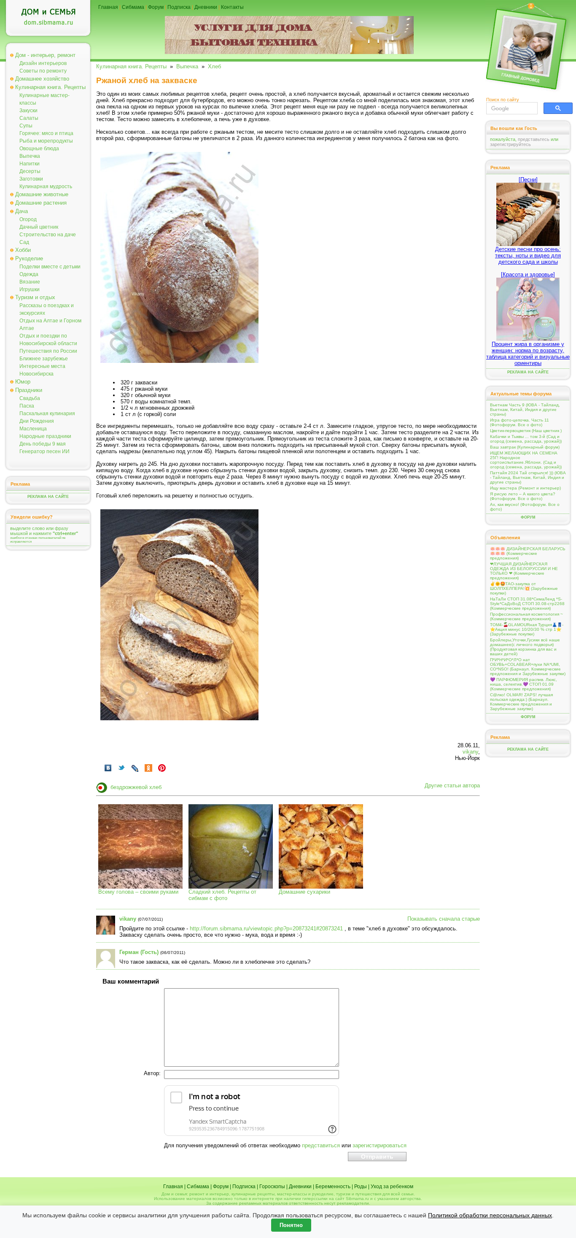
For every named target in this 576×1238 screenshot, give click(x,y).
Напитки (29, 164)
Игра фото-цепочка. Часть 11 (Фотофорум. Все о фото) (519, 422)
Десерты (29, 171)
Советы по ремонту (43, 71)
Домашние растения (41, 203)
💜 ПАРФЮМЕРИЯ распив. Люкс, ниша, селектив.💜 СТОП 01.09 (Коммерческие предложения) (523, 684)
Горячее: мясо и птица (46, 133)
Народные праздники (45, 436)
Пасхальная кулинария (47, 413)
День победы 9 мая (42, 444)
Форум (156, 7)
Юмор (22, 381)
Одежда (28, 274)
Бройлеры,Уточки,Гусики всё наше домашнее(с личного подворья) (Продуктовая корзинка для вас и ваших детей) (525, 647)
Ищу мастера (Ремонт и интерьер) (525, 488)
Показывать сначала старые (443, 919)
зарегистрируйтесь (510, 144)
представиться (321, 1145)
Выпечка (29, 156)
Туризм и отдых (35, 297)
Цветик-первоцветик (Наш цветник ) (526, 430)
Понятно (291, 1225)
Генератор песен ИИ (44, 451)
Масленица (33, 429)
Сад (24, 242)
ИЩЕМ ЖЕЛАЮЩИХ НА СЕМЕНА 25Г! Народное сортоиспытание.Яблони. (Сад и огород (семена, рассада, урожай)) (526, 460)
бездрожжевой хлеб (135, 787)
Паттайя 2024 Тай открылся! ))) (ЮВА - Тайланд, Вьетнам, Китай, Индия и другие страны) (528, 477)
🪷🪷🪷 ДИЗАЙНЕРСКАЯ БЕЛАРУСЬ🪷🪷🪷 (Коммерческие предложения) (527, 553)
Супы (25, 126)
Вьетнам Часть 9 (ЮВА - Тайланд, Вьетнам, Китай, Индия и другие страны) (525, 409)
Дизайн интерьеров (43, 63)
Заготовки (31, 179)
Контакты (232, 7)
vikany (470, 752)
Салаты (28, 118)
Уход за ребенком (392, 1186)
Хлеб (214, 66)
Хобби (23, 250)
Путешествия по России (48, 351)
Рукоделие (29, 258)
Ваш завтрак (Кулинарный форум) (525, 447)
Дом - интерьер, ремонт (45, 55)
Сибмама (133, 7)
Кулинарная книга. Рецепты (50, 87)
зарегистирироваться (379, 1145)
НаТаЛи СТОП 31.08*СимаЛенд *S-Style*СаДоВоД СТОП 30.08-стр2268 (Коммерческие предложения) (527, 604)
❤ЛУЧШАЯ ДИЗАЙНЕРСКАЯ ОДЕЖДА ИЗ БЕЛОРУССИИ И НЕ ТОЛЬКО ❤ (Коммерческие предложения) (524, 571)
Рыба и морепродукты (46, 141)
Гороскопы (272, 1186)
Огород (28, 219)
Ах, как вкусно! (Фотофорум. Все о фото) (525, 506)
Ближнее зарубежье (43, 359)
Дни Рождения (36, 421)
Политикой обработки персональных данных (490, 1215)
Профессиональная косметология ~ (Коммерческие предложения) (526, 616)
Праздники (28, 390)
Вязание (29, 282)
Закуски (28, 111)
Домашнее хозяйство (42, 79)
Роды (360, 1186)
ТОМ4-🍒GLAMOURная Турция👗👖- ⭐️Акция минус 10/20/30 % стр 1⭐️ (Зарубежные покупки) (526, 629)
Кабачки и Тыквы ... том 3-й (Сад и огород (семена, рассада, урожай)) (526, 438)
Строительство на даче (47, 235)
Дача (21, 211)
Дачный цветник (38, 227)
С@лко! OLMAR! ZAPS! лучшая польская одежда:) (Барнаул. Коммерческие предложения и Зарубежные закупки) (521, 701)
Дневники (205, 7)
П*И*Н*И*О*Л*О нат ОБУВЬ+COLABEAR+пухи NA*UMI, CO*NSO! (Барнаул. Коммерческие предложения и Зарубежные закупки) (527, 666)
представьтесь (533, 139)
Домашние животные (41, 194)
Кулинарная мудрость (45, 186)
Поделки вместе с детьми (50, 267)
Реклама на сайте (48, 497)
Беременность (332, 1186)
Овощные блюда (39, 148)
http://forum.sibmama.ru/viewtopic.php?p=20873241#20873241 (266, 928)
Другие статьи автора (452, 785)
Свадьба (29, 398)
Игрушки (29, 289)
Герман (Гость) (139, 952)
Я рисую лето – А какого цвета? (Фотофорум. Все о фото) (522, 496)
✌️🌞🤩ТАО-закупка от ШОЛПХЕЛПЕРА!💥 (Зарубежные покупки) (524, 588)
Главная (108, 7)
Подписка (179, 7)
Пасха (26, 406)
